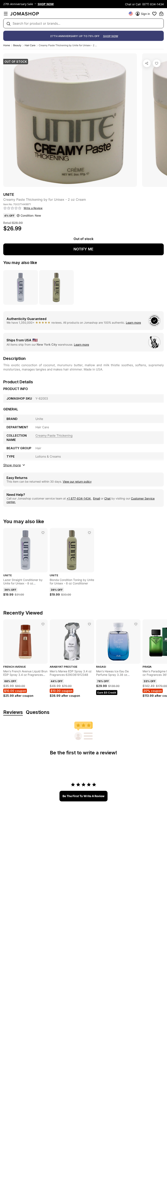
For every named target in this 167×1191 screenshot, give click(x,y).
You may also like (20, 262)
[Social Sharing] (147, 63)
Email (96, 498)
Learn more (133, 322)
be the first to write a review (83, 796)
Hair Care (30, 45)
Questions (37, 712)
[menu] (5, 13)
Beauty (17, 45)
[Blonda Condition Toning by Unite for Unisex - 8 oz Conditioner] (89, 533)
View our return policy (77, 481)
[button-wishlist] (154, 13)
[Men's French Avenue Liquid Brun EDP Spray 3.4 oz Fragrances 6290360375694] (43, 624)
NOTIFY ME (83, 249)
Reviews (13, 712)
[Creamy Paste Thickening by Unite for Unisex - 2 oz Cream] (156, 63)
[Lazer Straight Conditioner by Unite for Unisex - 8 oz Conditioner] (43, 533)
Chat (107, 498)
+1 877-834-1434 (79, 498)
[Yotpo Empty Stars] (12, 208)
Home (6, 45)
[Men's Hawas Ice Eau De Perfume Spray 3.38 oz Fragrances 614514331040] (136, 624)
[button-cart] (161, 13)
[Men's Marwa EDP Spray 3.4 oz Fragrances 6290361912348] (89, 624)
